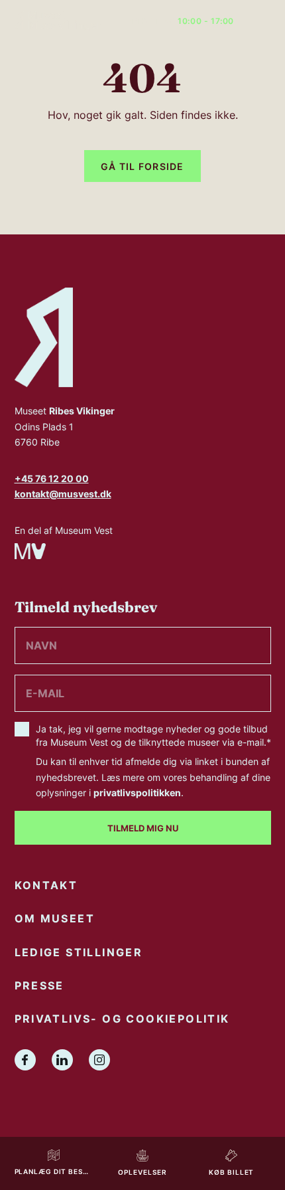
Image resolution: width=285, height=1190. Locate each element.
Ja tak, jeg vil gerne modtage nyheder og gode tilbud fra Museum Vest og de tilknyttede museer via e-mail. (153, 760)
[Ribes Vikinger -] (58, 21)
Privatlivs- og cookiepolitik (122, 1018)
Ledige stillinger (79, 952)
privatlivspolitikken (137, 792)
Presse (39, 985)
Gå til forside (142, 166)
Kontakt (46, 885)
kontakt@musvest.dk (63, 493)
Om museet (55, 918)
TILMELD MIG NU (142, 827)
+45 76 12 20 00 (52, 478)
